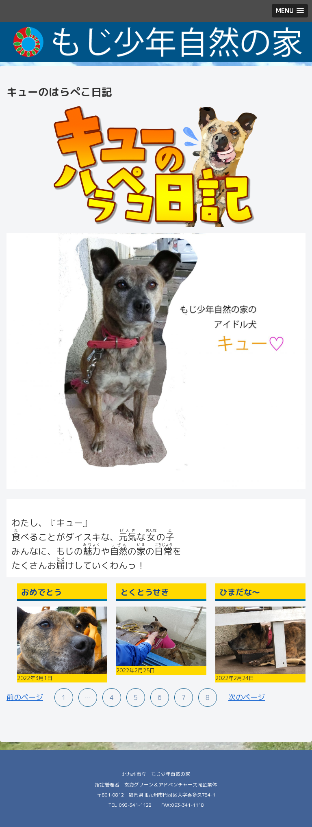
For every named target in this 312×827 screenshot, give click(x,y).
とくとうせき (144, 592)
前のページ (24, 697)
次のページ (246, 697)
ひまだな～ (239, 592)
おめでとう (41, 592)
